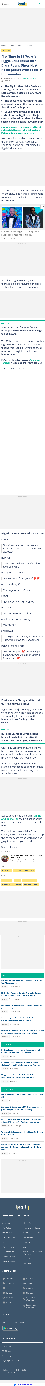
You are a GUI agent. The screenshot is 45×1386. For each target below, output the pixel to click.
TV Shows (29, 45)
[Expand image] (42, 207)
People (4, 1153)
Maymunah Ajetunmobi (29, 78)
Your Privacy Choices (25, 1385)
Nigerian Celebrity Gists (24, 871)
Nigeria (4, 987)
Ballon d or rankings (11, 884)
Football (4, 1024)
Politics (4, 999)
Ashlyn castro (29, 880)
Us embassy (7, 880)
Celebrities (5, 1126)
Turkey (17, 880)
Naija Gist (6, 871)
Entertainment (15, 45)
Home (3, 45)
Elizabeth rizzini (31, 884)
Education (5, 1037)
